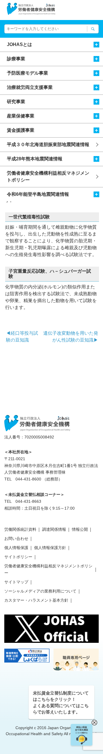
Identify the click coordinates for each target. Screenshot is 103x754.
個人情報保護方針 (50, 547)
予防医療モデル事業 (27, 73)
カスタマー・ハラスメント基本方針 (36, 600)
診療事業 (16, 58)
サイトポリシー (18, 556)
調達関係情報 (54, 529)
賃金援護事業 (20, 130)
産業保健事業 (20, 115)
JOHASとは (19, 44)
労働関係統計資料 (20, 529)
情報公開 (80, 529)
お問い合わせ (16, 538)
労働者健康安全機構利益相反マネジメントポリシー (48, 176)
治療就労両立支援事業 (30, 87)
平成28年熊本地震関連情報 (34, 158)
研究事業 (16, 101)
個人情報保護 (16, 547)
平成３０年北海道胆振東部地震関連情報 (48, 144)
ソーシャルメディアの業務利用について (40, 591)
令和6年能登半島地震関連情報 (38, 194)
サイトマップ (16, 582)
